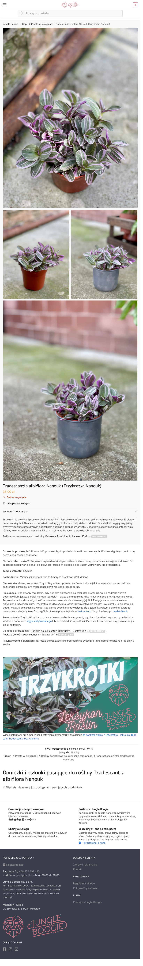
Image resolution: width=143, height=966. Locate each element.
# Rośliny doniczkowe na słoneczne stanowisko (65, 755)
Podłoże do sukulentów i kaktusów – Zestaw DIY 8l (60, 630)
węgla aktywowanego (39, 621)
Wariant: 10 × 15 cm (15, 511)
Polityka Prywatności (85, 888)
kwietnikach (120, 611)
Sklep (24, 24)
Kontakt (77, 869)
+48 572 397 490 (29, 871)
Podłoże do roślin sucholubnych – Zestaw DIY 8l (30, 634)
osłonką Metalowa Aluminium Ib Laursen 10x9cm (63, 536)
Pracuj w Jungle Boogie (87, 902)
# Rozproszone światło (106, 755)
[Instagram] (10, 949)
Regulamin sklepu (84, 883)
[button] (135, 4)
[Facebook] (4, 949)
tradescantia (127, 755)
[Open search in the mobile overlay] (70, 13)
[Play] (70, 695)
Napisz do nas (15, 864)
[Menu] (8, 5)
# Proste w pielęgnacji (41, 24)
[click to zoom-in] (70, 118)
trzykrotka (68, 759)
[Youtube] (16, 949)
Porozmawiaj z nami (93, 842)
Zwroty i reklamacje (85, 864)
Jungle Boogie (10, 24)
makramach (84, 611)
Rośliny (75, 752)
